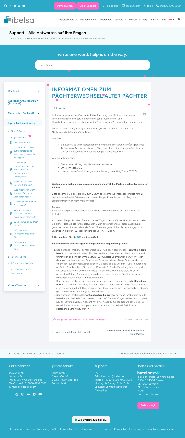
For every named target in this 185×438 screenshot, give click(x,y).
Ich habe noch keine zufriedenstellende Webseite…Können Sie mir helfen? (24, 152)
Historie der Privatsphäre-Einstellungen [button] (122, 429)
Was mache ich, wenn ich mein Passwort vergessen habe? (24, 193)
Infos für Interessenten (22, 263)
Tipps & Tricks (18, 131)
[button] (179, 19)
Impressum (16, 429)
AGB (79, 237)
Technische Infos (19, 257)
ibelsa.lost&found (22, 142)
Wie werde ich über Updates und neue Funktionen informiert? (25, 213)
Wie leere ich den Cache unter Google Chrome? (36, 353)
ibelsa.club (112, 5)
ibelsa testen (133, 5)
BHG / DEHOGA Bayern (150, 380)
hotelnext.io (168, 376)
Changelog (101, 390)
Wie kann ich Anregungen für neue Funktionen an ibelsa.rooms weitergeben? (24, 169)
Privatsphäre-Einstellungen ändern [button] (79, 429)
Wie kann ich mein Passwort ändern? (23, 183)
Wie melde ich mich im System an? (25, 203)
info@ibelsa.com (26, 386)
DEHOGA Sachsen (147, 383)
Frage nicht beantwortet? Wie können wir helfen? (81, 319)
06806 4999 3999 (170, 5)
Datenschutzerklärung (37, 429)
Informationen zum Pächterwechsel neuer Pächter (25, 245)
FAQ (97, 372)
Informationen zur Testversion (20, 271)
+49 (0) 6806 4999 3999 (33, 383)
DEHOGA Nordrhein (148, 387)
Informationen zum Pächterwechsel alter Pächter (24, 234)
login (150, 5)
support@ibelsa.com (114, 376)
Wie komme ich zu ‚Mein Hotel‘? (26, 224)
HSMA (141, 390)
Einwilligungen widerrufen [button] (161, 429)
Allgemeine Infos (19, 137)
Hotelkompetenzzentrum (151, 394)
